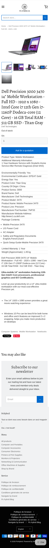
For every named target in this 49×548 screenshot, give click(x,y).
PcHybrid (19, 541)
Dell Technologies (9, 126)
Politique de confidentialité (12, 489)
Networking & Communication (14, 462)
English (21, 529)
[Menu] (6, 6)
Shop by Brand (7, 469)
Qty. (3, 136)
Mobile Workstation (27, 331)
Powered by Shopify (31, 541)
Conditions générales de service (15, 492)
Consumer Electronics (10, 451)
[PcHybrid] (24, 6)
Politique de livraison (10, 482)
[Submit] (45, 17)
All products (6, 441)
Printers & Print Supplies (11, 455)
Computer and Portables (11, 445)
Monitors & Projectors (10, 458)
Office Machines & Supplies (13, 465)
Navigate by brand (9, 496)
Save (17, 336)
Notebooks (42, 331)
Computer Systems (9, 331)
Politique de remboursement (13, 486)
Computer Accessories (11, 448)
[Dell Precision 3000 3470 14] (6, 67)
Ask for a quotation (24, 150)
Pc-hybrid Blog (7, 499)
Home (3, 26)
